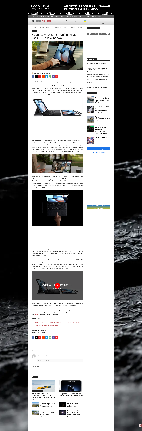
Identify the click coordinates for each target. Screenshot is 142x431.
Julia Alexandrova (38, 73)
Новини (42, 27)
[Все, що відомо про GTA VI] (90, 140)
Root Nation (34, 27)
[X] (36, 76)
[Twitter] (91, 34)
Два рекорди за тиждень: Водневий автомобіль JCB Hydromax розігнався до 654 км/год (43, 396)
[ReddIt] (43, 76)
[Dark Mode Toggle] (140, 425)
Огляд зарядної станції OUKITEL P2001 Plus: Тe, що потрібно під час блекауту (97, 69)
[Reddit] (100, 34)
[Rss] (88, 34)
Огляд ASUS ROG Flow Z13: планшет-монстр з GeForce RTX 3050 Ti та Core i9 (56, 322)
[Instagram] (102, 34)
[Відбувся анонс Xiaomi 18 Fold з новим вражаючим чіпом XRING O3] (71, 386)
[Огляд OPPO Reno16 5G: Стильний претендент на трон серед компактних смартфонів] (90, 109)
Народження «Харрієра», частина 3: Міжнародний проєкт (102, 118)
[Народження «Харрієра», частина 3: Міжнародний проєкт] (90, 119)
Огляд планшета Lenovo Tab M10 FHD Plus (45, 325)
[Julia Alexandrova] (32, 73)
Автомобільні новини (37, 391)
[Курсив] (40, 361)
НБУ (59, 314)
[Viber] (53, 76)
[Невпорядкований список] (44, 361)
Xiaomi (33, 86)
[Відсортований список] (42, 361)
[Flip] (56, 76)
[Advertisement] (57, 128)
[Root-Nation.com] (41, 21)
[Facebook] (33, 76)
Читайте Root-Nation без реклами (98, 149)
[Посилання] (49, 361)
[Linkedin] (97, 34)
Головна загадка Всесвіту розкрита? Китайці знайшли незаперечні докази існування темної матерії (74, 414)
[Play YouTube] (57, 286)
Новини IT (48, 27)
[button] (76, 21)
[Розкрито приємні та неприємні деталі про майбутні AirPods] (62, 404)
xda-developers (42, 330)
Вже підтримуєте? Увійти (99, 152)
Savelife (37, 314)
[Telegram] (46, 76)
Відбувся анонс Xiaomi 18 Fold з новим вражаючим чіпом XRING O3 (71, 395)
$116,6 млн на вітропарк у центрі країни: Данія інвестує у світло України (47, 404)
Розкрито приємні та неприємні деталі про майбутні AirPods (73, 404)
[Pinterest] (39, 76)
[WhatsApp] (50, 76)
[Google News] (109, 34)
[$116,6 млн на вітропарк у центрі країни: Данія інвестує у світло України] (35, 404)
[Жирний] (38, 361)
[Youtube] (106, 34)
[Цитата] (47, 361)
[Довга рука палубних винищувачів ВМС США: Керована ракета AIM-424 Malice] (90, 99)
